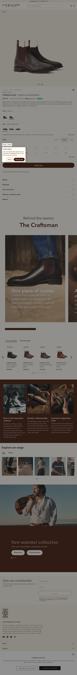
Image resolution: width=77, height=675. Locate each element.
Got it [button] (9, 159)
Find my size (19, 159)
